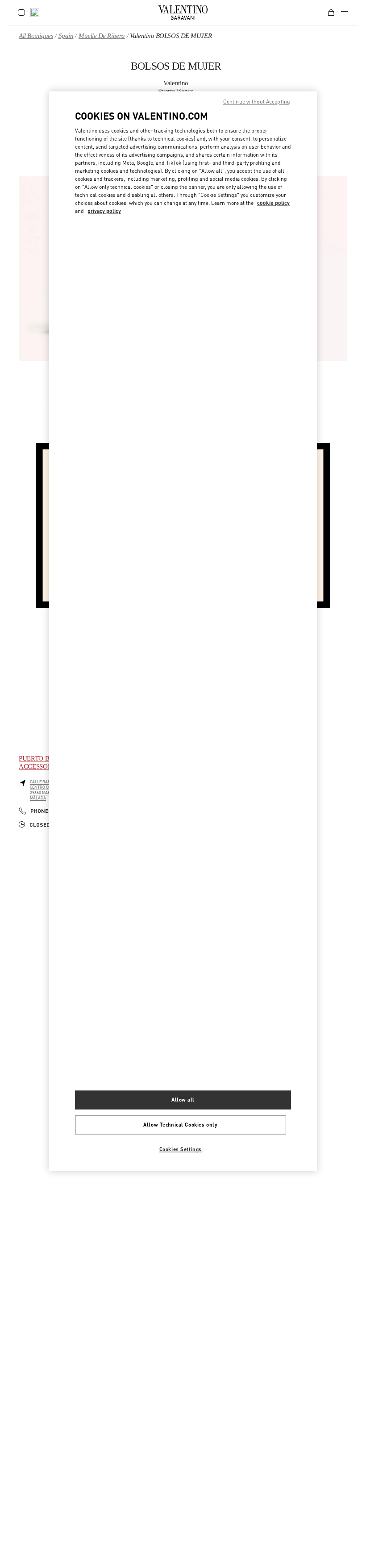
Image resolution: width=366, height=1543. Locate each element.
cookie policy (273, 203)
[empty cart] (331, 12)
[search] (34, 12)
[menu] (344, 12)
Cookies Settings (180, 1149)
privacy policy (104, 211)
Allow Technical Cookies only (180, 1124)
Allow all (183, 1099)
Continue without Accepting (256, 101)
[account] (21, 12)
